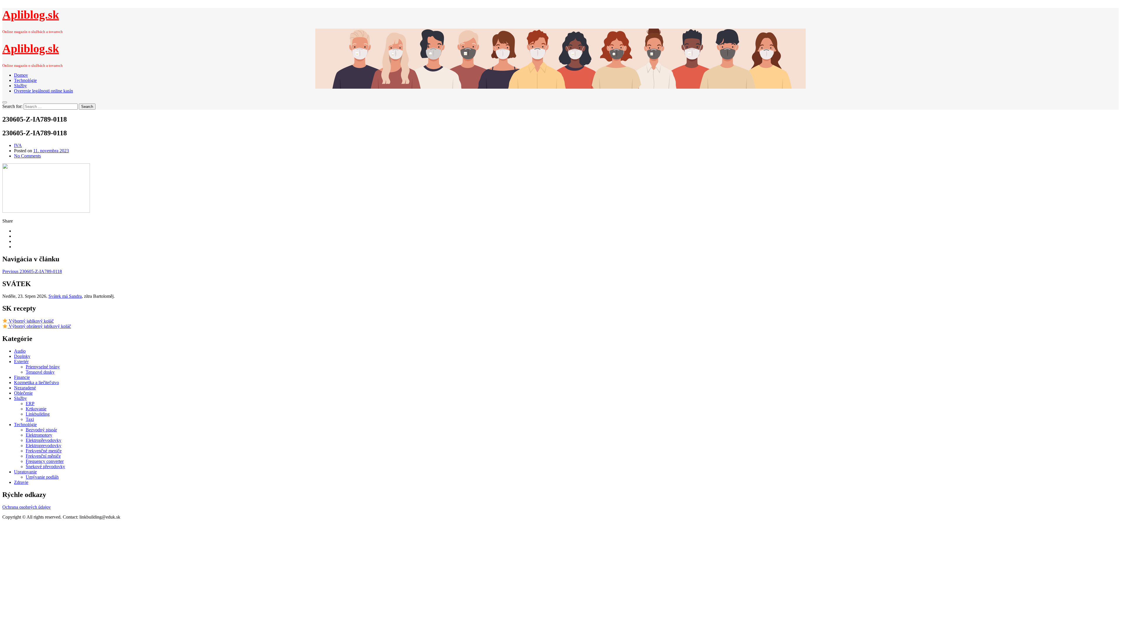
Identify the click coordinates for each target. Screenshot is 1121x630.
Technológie (25, 80)
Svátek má (65, 296)
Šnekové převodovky (45, 466)
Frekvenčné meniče (44, 450)
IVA (18, 145)
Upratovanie (25, 471)
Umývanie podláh (42, 477)
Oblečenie (23, 393)
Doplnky (22, 356)
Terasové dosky (40, 372)
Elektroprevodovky (43, 445)
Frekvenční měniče (43, 456)
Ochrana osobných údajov (26, 507)
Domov (21, 75)
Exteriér (21, 361)
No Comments (27, 155)
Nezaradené (25, 387)
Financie (22, 377)
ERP (30, 403)
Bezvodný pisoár (41, 429)
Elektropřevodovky (43, 440)
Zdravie (21, 482)
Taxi (30, 419)
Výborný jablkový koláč (31, 320)
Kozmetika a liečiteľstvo (36, 382)
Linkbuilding (38, 414)
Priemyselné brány (43, 366)
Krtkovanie (36, 408)
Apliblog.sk (30, 14)
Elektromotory (39, 435)
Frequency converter (45, 461)
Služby (20, 85)
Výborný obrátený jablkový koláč (39, 326)
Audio (20, 351)
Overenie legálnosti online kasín (43, 90)
